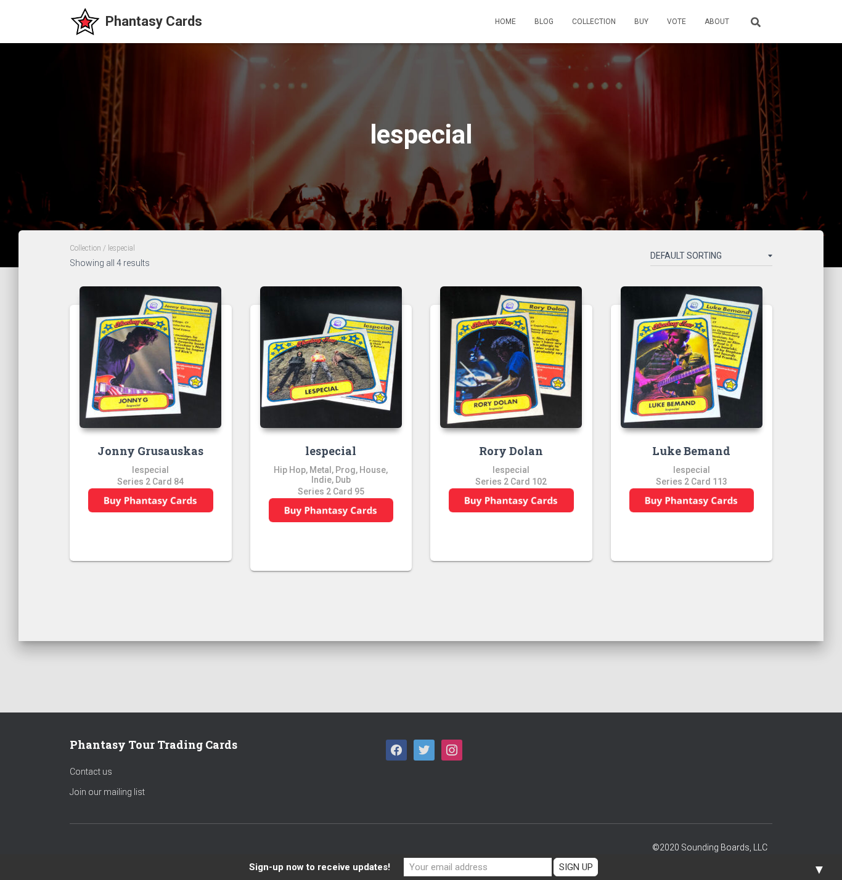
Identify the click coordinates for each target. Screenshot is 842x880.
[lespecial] (331, 357)
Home (505, 21)
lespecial (330, 450)
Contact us (91, 772)
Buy (641, 21)
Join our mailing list (107, 792)
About (717, 21)
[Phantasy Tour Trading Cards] (135, 21)
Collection (594, 21)
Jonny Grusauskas (150, 450)
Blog (544, 21)
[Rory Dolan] (511, 357)
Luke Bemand (691, 450)
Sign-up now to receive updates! (319, 867)
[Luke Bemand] (691, 357)
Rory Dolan (511, 450)
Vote (676, 21)
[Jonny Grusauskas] (150, 357)
